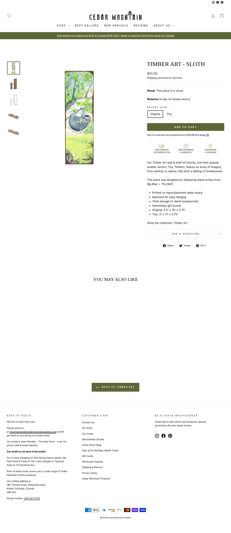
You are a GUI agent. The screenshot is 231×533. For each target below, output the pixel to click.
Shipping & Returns (92, 467)
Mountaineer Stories (93, 439)
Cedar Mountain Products (96, 478)
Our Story (87, 428)
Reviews (141, 25)
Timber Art (180, 223)
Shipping (151, 77)
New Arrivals (116, 25)
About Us (162, 25)
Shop (62, 25)
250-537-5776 (32, 498)
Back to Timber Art (118, 387)
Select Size (157, 107)
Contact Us (88, 422)
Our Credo (87, 433)
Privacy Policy (90, 473)
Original (155, 114)
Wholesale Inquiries (92, 461)
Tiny (169, 114)
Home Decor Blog (91, 445)
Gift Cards (87, 456)
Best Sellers (87, 25)
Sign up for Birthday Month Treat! (100, 450)
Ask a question (185, 234)
